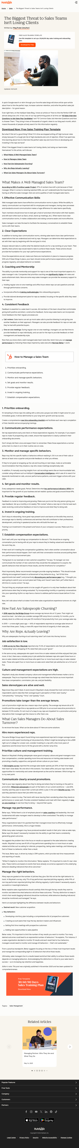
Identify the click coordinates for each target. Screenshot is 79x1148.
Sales (11, 8)
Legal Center (11, 1138)
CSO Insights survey (11, 766)
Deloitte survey (64, 790)
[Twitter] (41, 1112)
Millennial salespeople (20, 787)
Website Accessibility (49, 1138)
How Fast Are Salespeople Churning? (18, 164)
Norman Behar (58, 343)
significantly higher (56, 274)
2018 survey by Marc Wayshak (15, 646)
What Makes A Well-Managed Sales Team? (20, 155)
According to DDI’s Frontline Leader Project (19, 187)
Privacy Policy (24, 1138)
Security (35, 1138)
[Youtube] (36, 1112)
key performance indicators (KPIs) (57, 489)
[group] (39, 1046)
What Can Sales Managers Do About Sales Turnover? (24, 173)
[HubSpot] (39, 1128)
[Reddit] (51, 1112)
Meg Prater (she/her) (21, 28)
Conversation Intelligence (45, 473)
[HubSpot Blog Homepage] (7, 2)
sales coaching (49, 813)
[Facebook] (26, 1112)
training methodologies (29, 292)
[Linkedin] (46, 1112)
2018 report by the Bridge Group (16, 613)
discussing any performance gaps (47, 577)
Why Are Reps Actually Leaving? (16, 168)
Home (4, 8)
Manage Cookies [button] (66, 1138)
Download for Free (27, 45)
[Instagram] (31, 1112)
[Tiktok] (56, 1112)
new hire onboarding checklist (33, 420)
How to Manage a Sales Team (15, 159)
